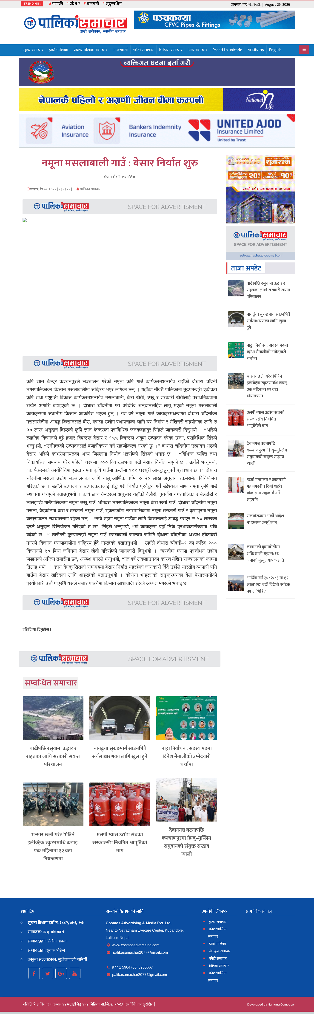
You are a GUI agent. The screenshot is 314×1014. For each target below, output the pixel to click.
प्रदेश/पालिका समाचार (90, 50)
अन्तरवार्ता (120, 50)
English (275, 50)
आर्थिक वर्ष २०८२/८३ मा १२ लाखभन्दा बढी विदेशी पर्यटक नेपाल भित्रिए (268, 585)
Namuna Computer (281, 1004)
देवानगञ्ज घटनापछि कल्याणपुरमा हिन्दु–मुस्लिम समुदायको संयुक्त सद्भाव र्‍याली (186, 842)
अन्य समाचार (197, 50)
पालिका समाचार (90, 189)
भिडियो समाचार (171, 50)
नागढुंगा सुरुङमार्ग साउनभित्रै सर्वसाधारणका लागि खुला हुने (119, 752)
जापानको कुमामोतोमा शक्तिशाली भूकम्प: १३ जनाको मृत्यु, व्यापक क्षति (265, 554)
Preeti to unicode (227, 50)
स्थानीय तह (255, 50)
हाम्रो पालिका (58, 50)
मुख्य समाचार (33, 50)
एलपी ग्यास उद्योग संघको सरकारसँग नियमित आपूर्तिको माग (119, 842)
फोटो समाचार (143, 50)
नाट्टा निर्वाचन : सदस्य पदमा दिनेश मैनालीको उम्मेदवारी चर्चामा (187, 756)
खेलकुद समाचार (220, 951)
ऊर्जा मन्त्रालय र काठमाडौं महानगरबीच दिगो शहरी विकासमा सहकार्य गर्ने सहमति (266, 489)
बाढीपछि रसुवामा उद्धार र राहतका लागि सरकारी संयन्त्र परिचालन (53, 756)
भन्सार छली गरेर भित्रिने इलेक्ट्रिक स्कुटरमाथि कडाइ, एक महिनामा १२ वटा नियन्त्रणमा (53, 846)
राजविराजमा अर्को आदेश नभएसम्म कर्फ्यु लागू (265, 519)
